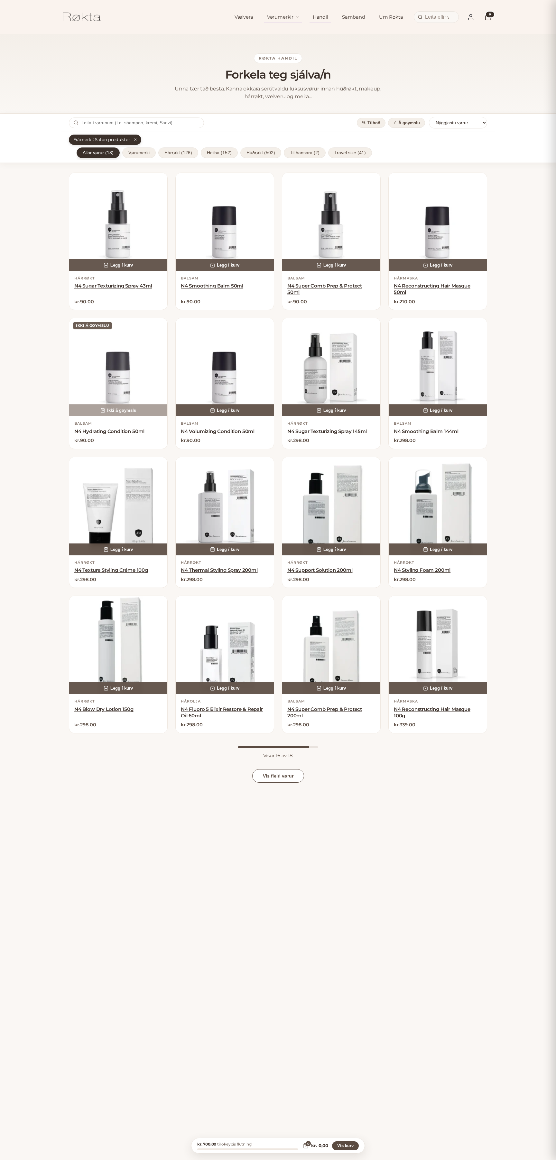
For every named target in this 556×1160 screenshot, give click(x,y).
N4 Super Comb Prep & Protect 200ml (324, 712)
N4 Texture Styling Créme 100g (111, 570)
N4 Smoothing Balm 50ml (212, 286)
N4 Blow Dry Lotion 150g (104, 709)
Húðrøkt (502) (260, 152)
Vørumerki (139, 152)
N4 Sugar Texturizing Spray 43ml (113, 286)
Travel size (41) (350, 152)
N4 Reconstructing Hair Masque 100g (432, 712)
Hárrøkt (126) (178, 152)
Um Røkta (391, 17)
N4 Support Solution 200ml (320, 570)
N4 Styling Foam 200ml (422, 570)
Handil (320, 17)
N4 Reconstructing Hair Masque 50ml (432, 289)
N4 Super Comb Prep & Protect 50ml (324, 289)
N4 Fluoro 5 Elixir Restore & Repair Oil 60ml (222, 712)
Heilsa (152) (219, 152)
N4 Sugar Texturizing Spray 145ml (327, 431)
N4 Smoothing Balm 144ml (426, 431)
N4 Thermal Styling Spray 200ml (219, 570)
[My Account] (470, 17)
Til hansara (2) (305, 152)
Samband (353, 17)
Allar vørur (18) (98, 152)
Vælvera (244, 17)
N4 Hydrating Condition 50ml (109, 431)
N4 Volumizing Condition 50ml (218, 431)
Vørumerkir (280, 17)
